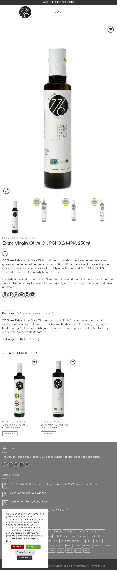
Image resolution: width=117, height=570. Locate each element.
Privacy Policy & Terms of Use (89, 566)
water (60, 550)
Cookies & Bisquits (73, 531)
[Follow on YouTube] (27, 464)
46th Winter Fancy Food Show (29, 501)
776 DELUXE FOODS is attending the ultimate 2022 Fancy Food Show (53, 484)
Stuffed (97, 546)
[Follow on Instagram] (10, 464)
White (69, 550)
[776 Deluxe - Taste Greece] (25, 12)
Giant (92, 536)
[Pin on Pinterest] (27, 294)
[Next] (108, 110)
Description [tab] (8, 313)
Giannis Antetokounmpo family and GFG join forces (42, 510)
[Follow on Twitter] (16, 464)
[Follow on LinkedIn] (21, 464)
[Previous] (8, 110)
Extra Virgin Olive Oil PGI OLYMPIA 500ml (15, 426)
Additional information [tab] (28, 313)
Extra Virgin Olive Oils (23, 238)
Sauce (76, 546)
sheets (86, 546)
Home (5, 238)
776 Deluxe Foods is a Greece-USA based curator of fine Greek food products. (51, 457)
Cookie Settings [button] (25, 552)
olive (90, 541)
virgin (52, 550)
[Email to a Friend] (21, 294)
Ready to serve (55, 546)
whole (78, 550)
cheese (57, 531)
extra (49, 536)
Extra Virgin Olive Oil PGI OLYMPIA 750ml (54, 426)
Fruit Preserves (79, 536)
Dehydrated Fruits (95, 531)
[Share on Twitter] (16, 294)
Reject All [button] (17, 547)
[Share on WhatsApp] (5, 294)
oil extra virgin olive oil (73, 541)
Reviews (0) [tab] (47, 313)
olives (99, 541)
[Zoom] (6, 191)
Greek (101, 536)
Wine (86, 550)
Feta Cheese (61, 536)
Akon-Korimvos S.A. (59, 566)
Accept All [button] (33, 547)
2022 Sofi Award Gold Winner (28, 493)
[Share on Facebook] (10, 294)
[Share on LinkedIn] (32, 294)
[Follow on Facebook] (5, 464)
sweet (107, 546)
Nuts (56, 541)
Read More (25, 558)
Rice (68, 546)
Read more (10, 434)
